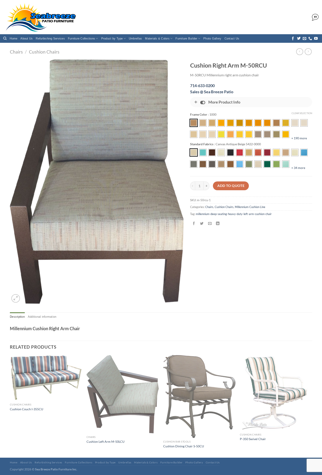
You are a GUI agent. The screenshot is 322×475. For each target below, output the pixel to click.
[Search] (5, 38)
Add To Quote (231, 186)
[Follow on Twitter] (299, 39)
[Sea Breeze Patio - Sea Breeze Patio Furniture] (40, 17)
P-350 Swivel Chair (253, 439)
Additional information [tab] (42, 316)
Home (13, 38)
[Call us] (310, 39)
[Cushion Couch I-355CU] (46, 378)
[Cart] (314, 17)
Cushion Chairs (44, 51)
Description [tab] (17, 316)
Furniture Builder (186, 38)
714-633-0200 (202, 85)
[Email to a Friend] (209, 223)
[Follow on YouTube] (316, 39)
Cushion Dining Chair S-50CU (183, 446)
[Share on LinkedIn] (217, 223)
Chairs (16, 51)
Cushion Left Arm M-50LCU (105, 441)
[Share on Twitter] (201, 223)
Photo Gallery (212, 38)
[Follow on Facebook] (293, 39)
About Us (26, 38)
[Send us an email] (304, 39)
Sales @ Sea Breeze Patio (211, 91)
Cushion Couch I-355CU (26, 409)
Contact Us (232, 38)
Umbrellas (135, 38)
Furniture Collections (81, 38)
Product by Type (112, 38)
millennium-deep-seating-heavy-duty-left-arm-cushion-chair (234, 214)
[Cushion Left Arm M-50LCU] (123, 394)
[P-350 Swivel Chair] (276, 393)
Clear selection (302, 113)
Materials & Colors (157, 38)
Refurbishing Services (50, 38)
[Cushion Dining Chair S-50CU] (199, 396)
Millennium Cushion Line (250, 207)
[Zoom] (15, 298)
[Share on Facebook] (194, 223)
